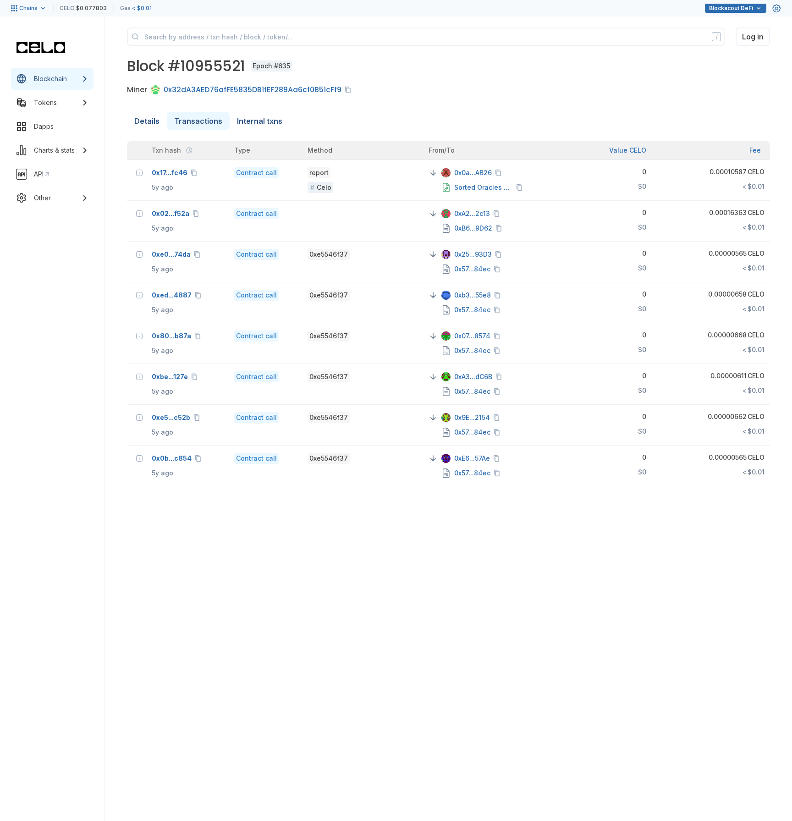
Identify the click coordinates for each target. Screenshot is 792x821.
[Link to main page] (40, 47)
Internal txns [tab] (259, 121)
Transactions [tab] (198, 121)
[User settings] (776, 8)
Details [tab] (147, 121)
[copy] (349, 89)
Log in (753, 36)
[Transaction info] (139, 172)
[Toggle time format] (189, 150)
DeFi (731, 8)
